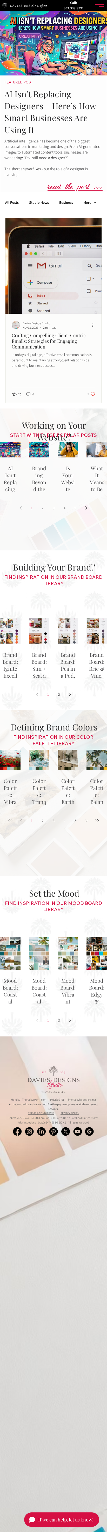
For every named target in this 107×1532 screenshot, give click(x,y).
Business (66, 202)
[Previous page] (20, 508)
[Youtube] (77, 1131)
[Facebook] (17, 1131)
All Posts (12, 202)
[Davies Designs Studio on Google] (89, 1131)
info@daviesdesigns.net (82, 1099)
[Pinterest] (53, 1131)
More (87, 202)
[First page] (10, 820)
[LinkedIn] (41, 1131)
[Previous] (89, 69)
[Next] (99, 69)
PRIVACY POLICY (70, 1113)
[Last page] (97, 820)
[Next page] (86, 508)
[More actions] (94, 325)
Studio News (39, 202)
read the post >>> (75, 187)
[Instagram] (29, 1131)
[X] (65, 1131)
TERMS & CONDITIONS (41, 1113)
